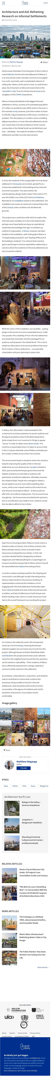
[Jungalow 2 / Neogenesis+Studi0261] (11, 825)
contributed (7, 655)
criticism (9, 590)
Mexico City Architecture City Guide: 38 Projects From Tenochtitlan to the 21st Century (33, 872)
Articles (15, 786)
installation (19, 200)
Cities (24, 786)
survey (15, 111)
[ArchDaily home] (25, 3)
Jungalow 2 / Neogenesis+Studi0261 (32, 821)
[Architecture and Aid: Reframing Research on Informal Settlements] (18, 714)
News (6, 786)
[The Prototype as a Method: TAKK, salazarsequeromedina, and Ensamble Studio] (9, 923)
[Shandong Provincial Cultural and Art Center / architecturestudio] (11, 843)
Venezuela (17, 184)
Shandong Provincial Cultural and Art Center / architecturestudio (32, 840)
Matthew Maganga (27, 761)
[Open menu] (3, 3)
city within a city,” (9, 91)
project (34, 467)
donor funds (33, 443)
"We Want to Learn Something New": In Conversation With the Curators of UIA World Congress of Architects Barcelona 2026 (33, 891)
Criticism (25, 231)
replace (22, 566)
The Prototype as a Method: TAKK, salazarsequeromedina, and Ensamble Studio (32, 920)
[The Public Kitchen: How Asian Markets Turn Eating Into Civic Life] (9, 957)
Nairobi (11, 74)
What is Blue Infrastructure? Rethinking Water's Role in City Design (32, 937)
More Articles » (42, 967)
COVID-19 (20, 94)
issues (38, 91)
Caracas (10, 207)
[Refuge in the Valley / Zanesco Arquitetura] (11, 808)
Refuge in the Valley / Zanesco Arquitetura (31, 804)
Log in (45, 3)
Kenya (20, 645)
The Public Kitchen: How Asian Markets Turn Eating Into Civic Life (32, 954)
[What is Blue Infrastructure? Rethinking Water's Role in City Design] (9, 940)
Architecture (39, 197)
